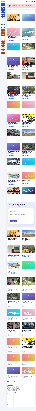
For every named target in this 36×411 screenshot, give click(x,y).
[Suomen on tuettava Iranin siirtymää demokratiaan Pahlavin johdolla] (28, 64)
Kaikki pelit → (3, 51)
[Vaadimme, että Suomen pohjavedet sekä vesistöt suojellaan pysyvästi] (13, 35)
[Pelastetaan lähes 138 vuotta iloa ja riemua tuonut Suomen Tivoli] (13, 135)
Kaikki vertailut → (3, 26)
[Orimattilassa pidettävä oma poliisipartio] (13, 164)
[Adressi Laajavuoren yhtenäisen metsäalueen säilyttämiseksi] (13, 64)
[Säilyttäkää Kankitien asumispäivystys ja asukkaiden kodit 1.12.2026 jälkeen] (28, 78)
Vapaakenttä (3, 40)
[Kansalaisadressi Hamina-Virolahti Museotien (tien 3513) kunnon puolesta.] (28, 49)
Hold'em (3, 48)
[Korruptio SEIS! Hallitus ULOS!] (28, 34)
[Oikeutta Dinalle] (13, 107)
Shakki (3, 38)
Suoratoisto (3, 15)
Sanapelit (3, 42)
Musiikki (3, 17)
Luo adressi (14, 221)
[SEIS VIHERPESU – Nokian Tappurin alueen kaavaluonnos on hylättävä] (13, 179)
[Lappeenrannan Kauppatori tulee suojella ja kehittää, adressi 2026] (13, 49)
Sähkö (3, 11)
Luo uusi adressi (29, 1)
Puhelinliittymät (3, 13)
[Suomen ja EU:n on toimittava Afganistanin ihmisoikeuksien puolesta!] (13, 193)
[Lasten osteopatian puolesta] (28, 107)
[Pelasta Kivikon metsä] (28, 178)
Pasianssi (3, 37)
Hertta (3, 44)
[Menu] (34, 1)
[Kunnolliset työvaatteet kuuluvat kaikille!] (13, 150)
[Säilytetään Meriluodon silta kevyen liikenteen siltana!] (28, 121)
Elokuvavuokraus (3, 21)
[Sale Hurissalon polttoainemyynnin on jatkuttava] (28, 93)
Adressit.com (3, 1)
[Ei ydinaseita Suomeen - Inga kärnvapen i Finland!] (28, 193)
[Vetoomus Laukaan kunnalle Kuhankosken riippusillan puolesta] (28, 150)
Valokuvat (3, 23)
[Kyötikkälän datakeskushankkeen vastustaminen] (28, 135)
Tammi (3, 46)
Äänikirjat (3, 19)
